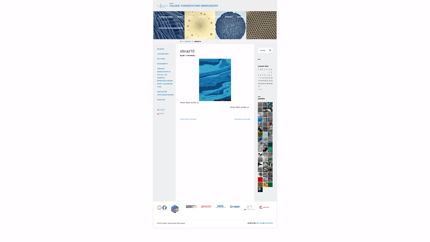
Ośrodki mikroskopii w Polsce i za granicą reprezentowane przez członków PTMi (165, 77)
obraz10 (187, 41)
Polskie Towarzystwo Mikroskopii (194, 6)
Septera (259, 223)
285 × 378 (186, 56)
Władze (160, 49)
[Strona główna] (181, 41)
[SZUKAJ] (270, 50)
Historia (161, 59)
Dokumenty (162, 64)
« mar (260, 89)
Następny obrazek (242, 119)
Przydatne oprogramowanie (165, 93)
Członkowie (163, 54)
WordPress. (268, 223)
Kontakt (161, 99)
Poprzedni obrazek (188, 119)
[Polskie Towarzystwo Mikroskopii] (162, 5)
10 (259, 78)
